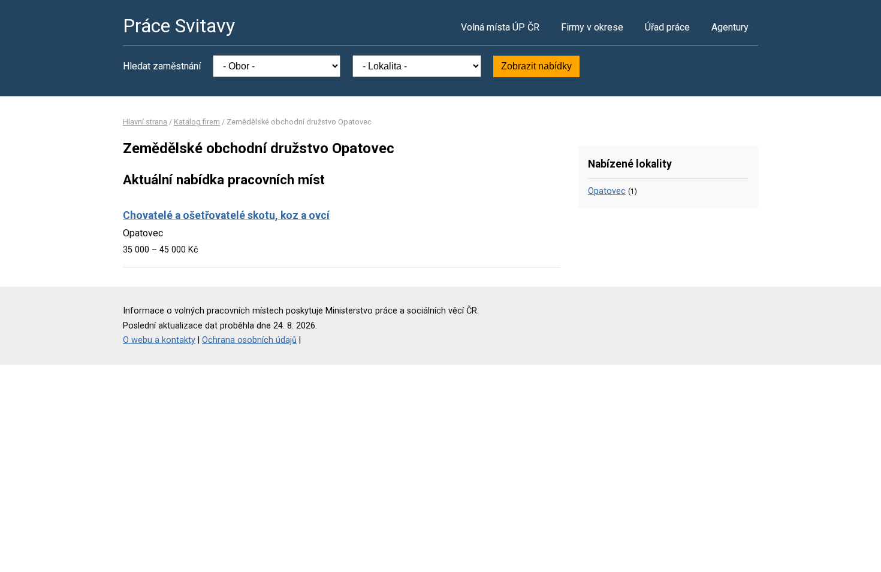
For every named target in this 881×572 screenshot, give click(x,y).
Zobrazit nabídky (536, 66)
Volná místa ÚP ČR (500, 27)
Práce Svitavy (179, 25)
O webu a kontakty (159, 340)
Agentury (730, 27)
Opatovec (607, 191)
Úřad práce (667, 27)
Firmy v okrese (592, 27)
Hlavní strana (145, 121)
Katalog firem (197, 121)
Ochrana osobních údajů (249, 340)
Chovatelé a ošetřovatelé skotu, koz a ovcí (226, 215)
